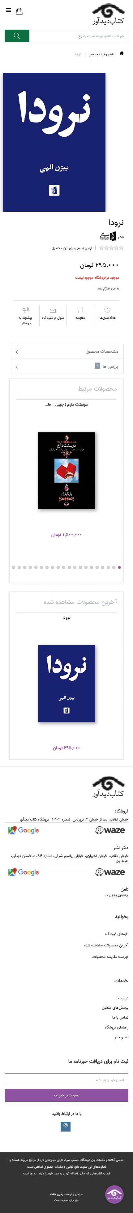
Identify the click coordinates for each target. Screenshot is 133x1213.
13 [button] (52, 567)
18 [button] (24, 567)
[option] (66, 473)
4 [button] (102, 567)
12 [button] (58, 567)
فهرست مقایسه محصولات (110, 956)
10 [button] (69, 567)
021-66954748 (116, 896)
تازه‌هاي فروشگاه (116, 933)
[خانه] (122, 54)
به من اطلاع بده (108, 288)
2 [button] (113, 567)
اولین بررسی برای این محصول (72, 248)
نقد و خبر (121, 1037)
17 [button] (30, 567)
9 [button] (74, 567)
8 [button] (80, 567)
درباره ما (122, 998)
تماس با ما (120, 1017)
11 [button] (63, 567)
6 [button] (91, 567)
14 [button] (47, 567)
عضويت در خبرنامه (66, 1095)
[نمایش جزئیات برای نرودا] (66, 684)
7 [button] (86, 567)
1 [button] (119, 567)
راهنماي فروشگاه (116, 1027)
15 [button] (41, 567)
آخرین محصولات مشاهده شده (106, 945)
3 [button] (108, 567)
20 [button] (13, 567)
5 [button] (97, 567)
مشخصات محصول (101, 351)
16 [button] (35, 567)
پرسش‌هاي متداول (115, 1007)
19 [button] (19, 567)
